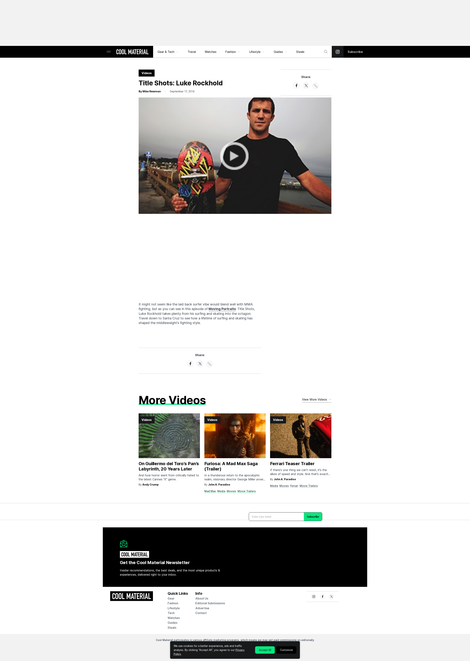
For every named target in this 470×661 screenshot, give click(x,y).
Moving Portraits (222, 309)
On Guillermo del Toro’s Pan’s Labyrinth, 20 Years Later (169, 466)
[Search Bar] (326, 52)
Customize (286, 649)
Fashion (230, 52)
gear (171, 598)
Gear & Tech (166, 52)
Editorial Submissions (210, 603)
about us (201, 598)
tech (171, 613)
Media (221, 491)
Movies (231, 491)
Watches (210, 52)
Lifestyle (255, 52)
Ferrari (294, 485)
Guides (278, 52)
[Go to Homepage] (132, 52)
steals (300, 52)
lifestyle (174, 608)
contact (201, 613)
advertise (202, 608)
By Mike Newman (150, 91)
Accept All (265, 649)
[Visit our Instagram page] (337, 52)
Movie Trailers (247, 491)
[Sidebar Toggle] (109, 52)
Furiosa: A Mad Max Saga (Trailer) (231, 466)
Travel (192, 52)
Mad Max (210, 491)
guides (172, 622)
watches (174, 618)
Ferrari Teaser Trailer (292, 463)
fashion (173, 603)
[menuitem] (168, 52)
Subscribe (355, 52)
